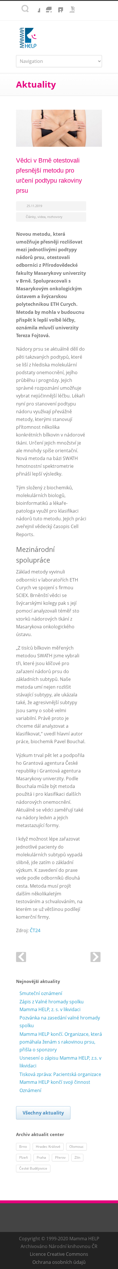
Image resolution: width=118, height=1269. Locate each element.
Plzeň (23, 1157)
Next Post (96, 957)
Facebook (34, 6)
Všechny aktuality (43, 1113)
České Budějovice (33, 1168)
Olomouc (76, 1146)
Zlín (77, 1157)
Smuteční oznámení (40, 993)
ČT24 (35, 930)
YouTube (68, 6)
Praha (41, 1157)
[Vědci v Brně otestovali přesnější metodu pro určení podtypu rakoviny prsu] (59, 128)
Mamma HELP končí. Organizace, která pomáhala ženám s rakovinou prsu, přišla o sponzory (60, 1042)
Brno (23, 1146)
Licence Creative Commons (59, 1254)
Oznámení (30, 1090)
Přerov (60, 1157)
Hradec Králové (48, 1146)
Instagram (46, 6)
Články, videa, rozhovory (44, 217)
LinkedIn (57, 6)
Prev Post (21, 957)
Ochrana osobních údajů (59, 1262)
